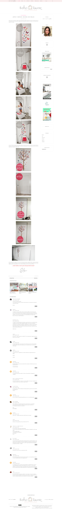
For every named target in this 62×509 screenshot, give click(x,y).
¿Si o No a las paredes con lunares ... (22, 292)
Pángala (14, 309)
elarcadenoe (51, 499)
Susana (14, 341)
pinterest (43, 140)
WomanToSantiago (15, 366)
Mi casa (43, 134)
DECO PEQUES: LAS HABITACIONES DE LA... (13, 292)
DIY (42, 136)
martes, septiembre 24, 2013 (16, 310)
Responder (36, 316)
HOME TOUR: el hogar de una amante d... (32, 292)
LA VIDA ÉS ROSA (15, 386)
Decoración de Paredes (23, 15)
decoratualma (15, 408)
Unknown (14, 361)
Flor (13, 471)
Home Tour (43, 137)
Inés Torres (16, 506)
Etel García (15, 438)
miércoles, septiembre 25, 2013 (16, 463)
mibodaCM (14, 454)
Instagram (43, 141)
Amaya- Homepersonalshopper (18, 378)
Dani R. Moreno (15, 401)
